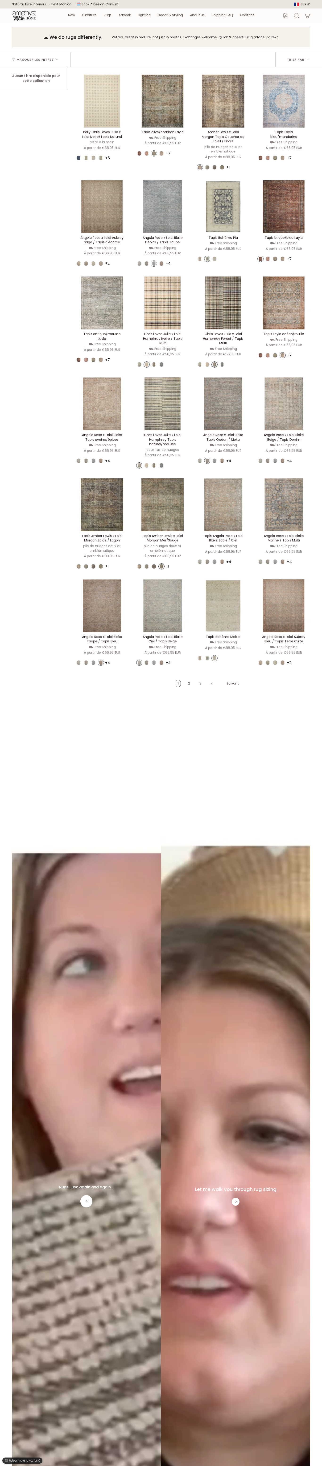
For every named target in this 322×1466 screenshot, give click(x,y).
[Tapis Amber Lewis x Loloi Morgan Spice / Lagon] (101, 504)
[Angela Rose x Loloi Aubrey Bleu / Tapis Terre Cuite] (283, 605)
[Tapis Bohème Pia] (223, 206)
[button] (71, 15)
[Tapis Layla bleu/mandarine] (283, 101)
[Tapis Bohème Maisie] (223, 605)
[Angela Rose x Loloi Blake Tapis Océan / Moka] (223, 403)
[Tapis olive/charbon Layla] (162, 101)
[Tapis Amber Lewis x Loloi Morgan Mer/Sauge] (162, 504)
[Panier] (307, 16)
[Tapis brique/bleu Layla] (283, 206)
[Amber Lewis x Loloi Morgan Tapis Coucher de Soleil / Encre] (223, 101)
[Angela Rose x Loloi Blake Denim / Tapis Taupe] (162, 206)
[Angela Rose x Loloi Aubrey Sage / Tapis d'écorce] (101, 206)
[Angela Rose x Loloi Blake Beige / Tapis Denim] (283, 403)
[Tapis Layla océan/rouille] (283, 302)
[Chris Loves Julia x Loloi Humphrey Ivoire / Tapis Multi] (162, 302)
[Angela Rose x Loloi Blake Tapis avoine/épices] (101, 403)
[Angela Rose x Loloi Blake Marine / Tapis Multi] (283, 504)
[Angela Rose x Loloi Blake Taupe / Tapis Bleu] (101, 605)
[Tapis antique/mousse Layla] (101, 302)
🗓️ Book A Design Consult (97, 4)
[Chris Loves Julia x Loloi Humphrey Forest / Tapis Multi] (223, 302)
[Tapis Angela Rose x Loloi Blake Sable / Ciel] (223, 504)
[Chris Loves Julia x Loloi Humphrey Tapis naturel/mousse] (162, 403)
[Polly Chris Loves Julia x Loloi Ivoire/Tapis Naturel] (101, 101)
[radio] (79, 158)
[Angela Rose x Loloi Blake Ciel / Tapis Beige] (162, 605)
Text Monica (61, 4)
